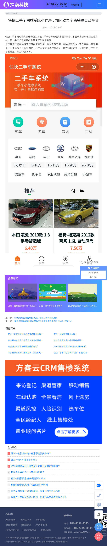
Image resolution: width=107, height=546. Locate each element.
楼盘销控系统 (26, 525)
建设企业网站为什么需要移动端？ (68, 340)
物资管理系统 (46, 530)
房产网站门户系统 (12, 530)
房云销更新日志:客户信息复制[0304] (70, 346)
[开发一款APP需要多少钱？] (52, 292)
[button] (11, 296)
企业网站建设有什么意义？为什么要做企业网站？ (82, 306)
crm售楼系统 (40, 520)
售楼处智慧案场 (11, 525)
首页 (7, 13)
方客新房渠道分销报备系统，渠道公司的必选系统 (35, 318)
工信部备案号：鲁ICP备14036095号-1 (71, 538)
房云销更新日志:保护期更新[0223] (23, 346)
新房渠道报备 (10, 520)
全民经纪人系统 (25, 520)
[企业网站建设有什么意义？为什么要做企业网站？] (82, 292)
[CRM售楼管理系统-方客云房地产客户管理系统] (53, 401)
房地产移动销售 (41, 525)
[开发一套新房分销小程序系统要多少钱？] (22, 292)
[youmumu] (15, 4)
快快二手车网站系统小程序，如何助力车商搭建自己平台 (72, 353)
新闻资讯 (14, 13)
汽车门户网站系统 (29, 530)
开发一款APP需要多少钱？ (50, 306)
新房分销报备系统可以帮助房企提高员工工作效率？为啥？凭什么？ (43, 321)
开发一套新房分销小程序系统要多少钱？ (22, 306)
